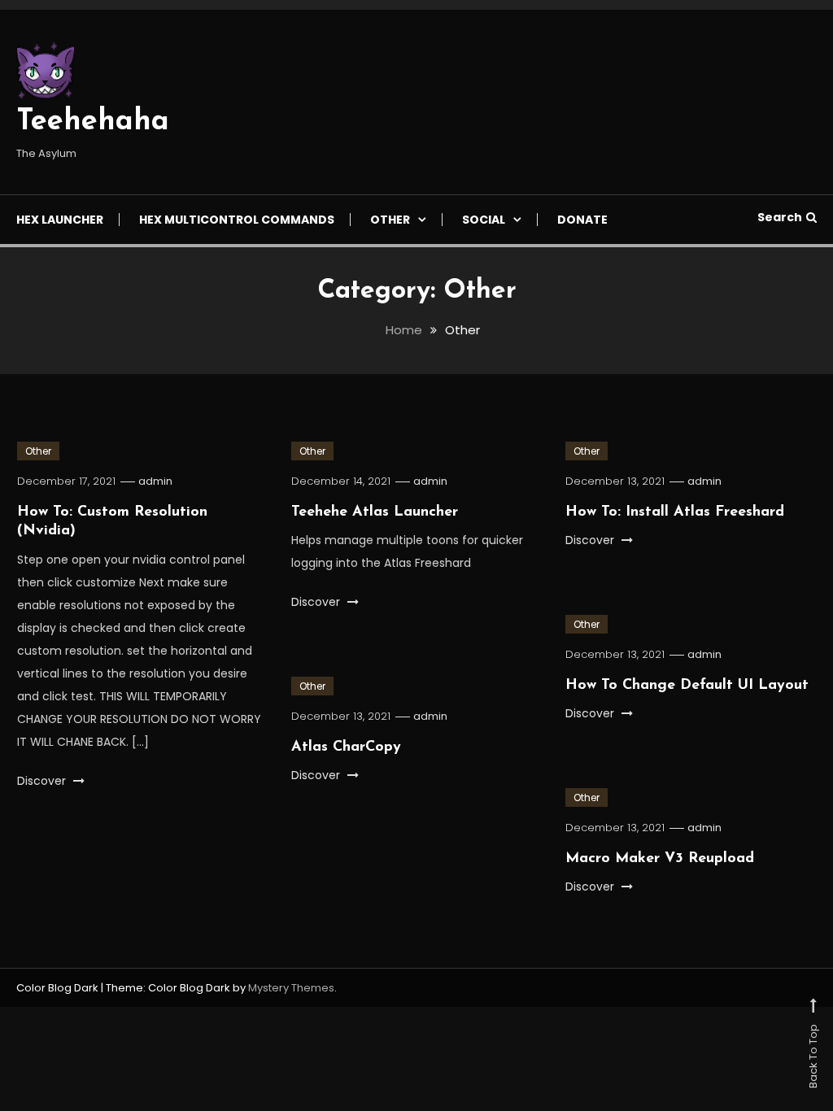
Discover (43, 781)
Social (483, 219)
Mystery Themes (291, 988)
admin (155, 481)
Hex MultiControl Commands (236, 219)
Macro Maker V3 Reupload (659, 859)
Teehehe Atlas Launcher (374, 512)
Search (779, 217)
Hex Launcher (59, 219)
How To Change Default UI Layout (687, 685)
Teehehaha (92, 122)
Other (390, 219)
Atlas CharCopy (346, 747)
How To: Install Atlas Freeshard (674, 512)
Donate (582, 219)
